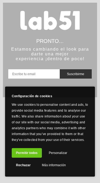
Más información (54, 165)
